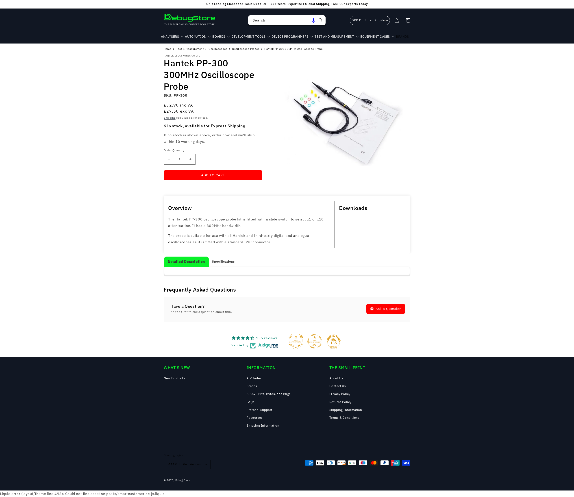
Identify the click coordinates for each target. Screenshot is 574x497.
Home (167, 48)
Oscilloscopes (218, 48)
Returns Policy (340, 402)
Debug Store (183, 480)
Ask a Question (388, 309)
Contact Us (337, 386)
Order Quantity (174, 150)
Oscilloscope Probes (245, 48)
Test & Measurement (190, 48)
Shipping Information (262, 425)
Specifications (223, 261)
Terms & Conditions (344, 418)
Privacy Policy (339, 394)
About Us (336, 378)
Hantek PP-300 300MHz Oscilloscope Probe (293, 48)
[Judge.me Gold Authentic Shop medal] (296, 341)
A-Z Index (253, 378)
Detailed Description (186, 261)
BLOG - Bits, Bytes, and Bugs (268, 394)
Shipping (170, 117)
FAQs (250, 402)
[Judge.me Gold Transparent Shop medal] (314, 341)
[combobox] (287, 20)
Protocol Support (259, 410)
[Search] (321, 20)
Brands (251, 386)
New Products (174, 378)
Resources (254, 418)
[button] (313, 20)
